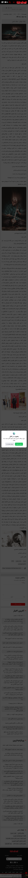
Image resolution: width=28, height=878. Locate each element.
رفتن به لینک (19, 444)
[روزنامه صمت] (21, 2)
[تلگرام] (2, 2)
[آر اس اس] (7, 2)
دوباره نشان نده (9, 444)
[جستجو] (9, 2)
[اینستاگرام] (6, 2)
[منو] (13, 2)
